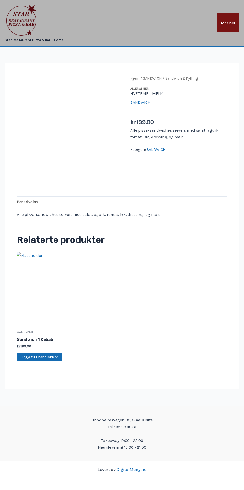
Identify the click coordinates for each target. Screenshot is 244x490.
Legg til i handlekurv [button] (40, 357)
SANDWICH (152, 78)
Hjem (134, 78)
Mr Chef (228, 22)
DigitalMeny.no (132, 469)
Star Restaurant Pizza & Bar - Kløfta (34, 40)
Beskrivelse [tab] (27, 201)
